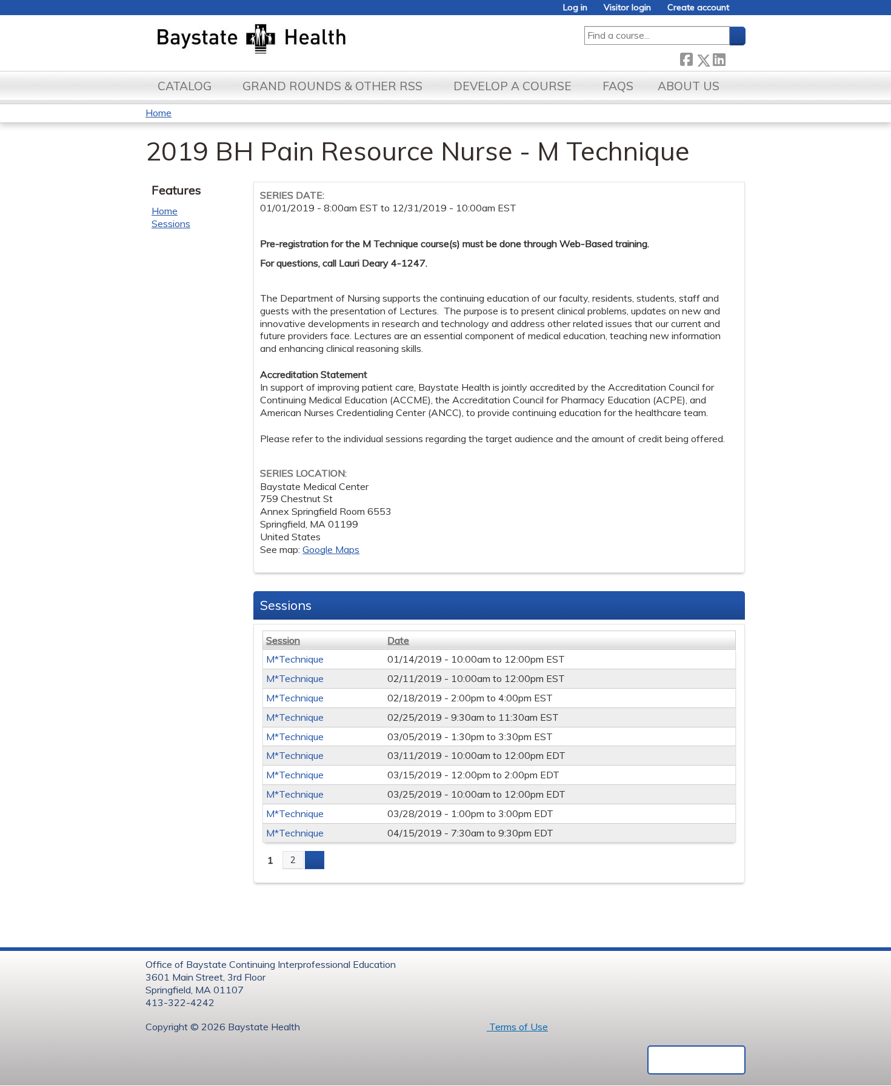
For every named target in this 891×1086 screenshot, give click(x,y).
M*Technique (295, 659)
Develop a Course (512, 86)
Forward (735, 58)
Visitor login (627, 7)
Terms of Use (517, 1027)
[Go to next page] (314, 860)
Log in (575, 7)
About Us (688, 86)
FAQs (617, 86)
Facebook (686, 58)
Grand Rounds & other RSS (332, 86)
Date (398, 640)
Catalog (185, 86)
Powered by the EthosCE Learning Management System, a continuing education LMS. (696, 1059)
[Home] (308, 40)
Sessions (171, 223)
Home (158, 113)
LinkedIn (719, 58)
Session (283, 640)
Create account (698, 7)
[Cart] (742, 12)
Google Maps (330, 549)
